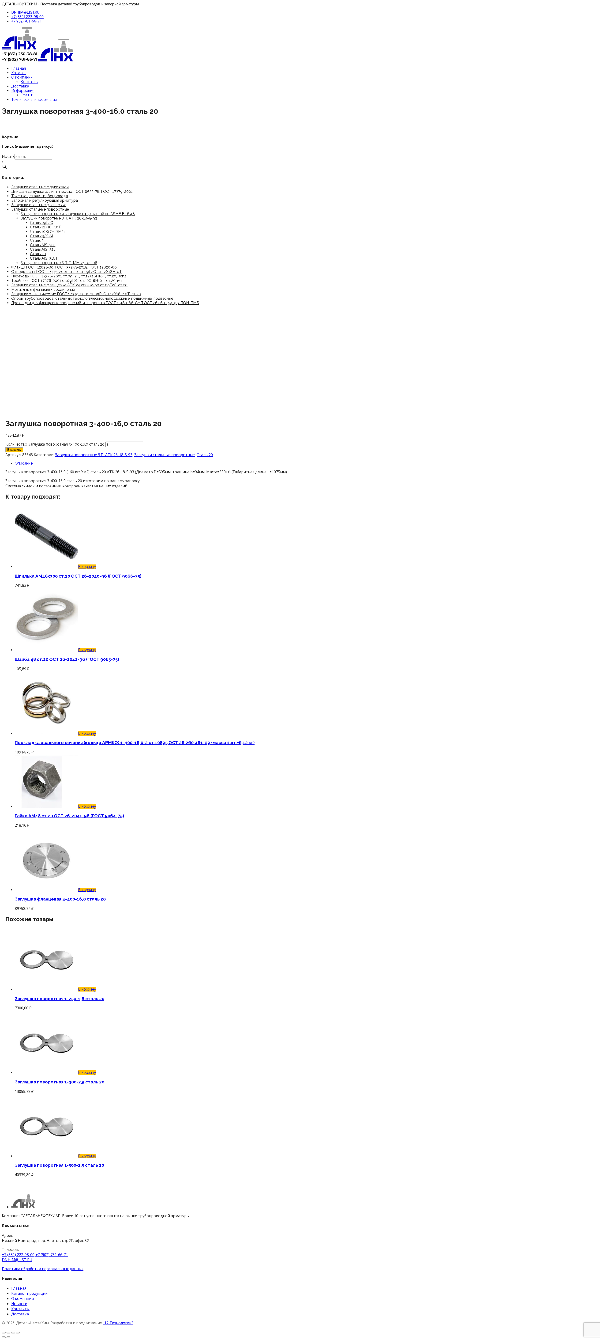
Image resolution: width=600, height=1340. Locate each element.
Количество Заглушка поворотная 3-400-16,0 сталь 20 (55, 444)
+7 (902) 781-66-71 (51, 1254)
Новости (19, 1303)
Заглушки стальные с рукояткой (40, 187)
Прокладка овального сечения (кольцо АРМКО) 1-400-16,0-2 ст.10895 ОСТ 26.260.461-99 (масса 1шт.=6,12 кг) (135, 742)
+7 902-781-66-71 (26, 21)
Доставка (20, 86)
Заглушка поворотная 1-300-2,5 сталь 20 (59, 1081)
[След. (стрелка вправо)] (8, 1337)
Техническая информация (34, 99)
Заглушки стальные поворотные (40, 209)
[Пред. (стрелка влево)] (4, 1337)
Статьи (27, 95)
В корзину (14, 449)
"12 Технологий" (118, 1322)
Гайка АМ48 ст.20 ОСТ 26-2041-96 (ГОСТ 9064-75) (69, 815)
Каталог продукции (29, 1293)
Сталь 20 (38, 254)
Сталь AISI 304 (43, 245)
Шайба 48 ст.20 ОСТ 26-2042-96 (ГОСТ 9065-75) (67, 659)
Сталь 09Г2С (41, 222)
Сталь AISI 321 (42, 249)
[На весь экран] (8, 1332)
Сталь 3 (37, 240)
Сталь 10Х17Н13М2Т (48, 231)
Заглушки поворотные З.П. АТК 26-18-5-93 (59, 218)
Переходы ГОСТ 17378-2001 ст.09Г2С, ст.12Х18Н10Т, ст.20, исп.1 (69, 276)
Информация (22, 90)
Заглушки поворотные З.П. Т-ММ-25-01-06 (59, 263)
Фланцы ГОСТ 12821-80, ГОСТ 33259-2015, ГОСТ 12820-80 (64, 267)
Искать (8, 156)
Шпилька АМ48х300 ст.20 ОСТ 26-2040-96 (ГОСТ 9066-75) (78, 576)
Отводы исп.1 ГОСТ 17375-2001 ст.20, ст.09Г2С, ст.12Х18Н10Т (66, 271)
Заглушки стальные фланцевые (38, 205)
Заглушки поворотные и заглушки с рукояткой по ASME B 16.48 (78, 214)
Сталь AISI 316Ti (44, 258)
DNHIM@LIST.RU (25, 12)
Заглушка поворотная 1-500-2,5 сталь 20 (59, 1165)
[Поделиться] (13, 1332)
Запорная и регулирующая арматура (44, 200)
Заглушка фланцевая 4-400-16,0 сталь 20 (60, 898)
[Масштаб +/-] (4, 1332)
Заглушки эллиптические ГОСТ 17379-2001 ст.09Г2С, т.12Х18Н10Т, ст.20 (76, 294)
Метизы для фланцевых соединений (43, 289)
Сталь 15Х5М (41, 236)
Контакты (29, 81)
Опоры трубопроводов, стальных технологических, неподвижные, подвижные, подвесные (92, 298)
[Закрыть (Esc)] (18, 1332)
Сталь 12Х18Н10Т (45, 227)
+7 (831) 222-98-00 (27, 17)
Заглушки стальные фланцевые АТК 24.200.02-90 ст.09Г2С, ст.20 (69, 285)
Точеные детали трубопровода (39, 196)
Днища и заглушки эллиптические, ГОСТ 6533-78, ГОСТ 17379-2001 (72, 191)
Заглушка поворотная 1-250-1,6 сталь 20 (59, 998)
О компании (22, 77)
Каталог (18, 73)
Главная (18, 68)
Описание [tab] (24, 463)
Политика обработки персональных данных (42, 1268)
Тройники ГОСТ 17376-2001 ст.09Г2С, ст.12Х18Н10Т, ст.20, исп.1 (68, 280)
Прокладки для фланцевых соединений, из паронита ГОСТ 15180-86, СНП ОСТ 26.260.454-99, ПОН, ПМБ (105, 303)
